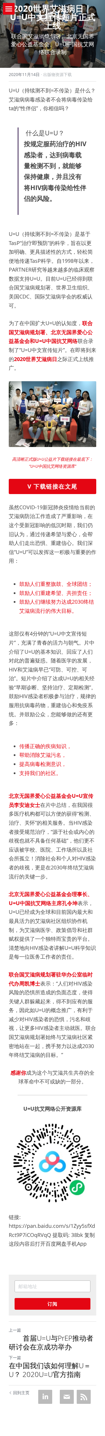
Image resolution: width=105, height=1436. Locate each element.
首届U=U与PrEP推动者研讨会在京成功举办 (51, 1342)
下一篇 (15, 1357)
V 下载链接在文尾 (52, 486)
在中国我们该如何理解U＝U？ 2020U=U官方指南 (50, 1370)
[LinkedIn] (45, 1397)
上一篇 (15, 1330)
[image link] (52, 17)
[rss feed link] (84, 1397)
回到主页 (21, 1392)
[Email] (67, 1397)
